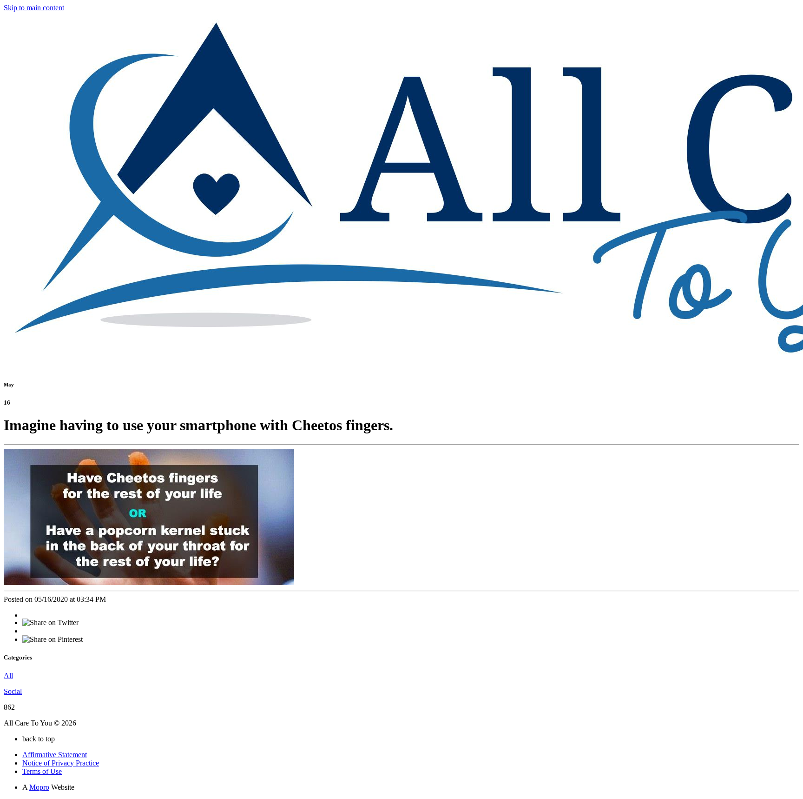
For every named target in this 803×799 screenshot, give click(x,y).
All (8, 675)
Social (13, 691)
